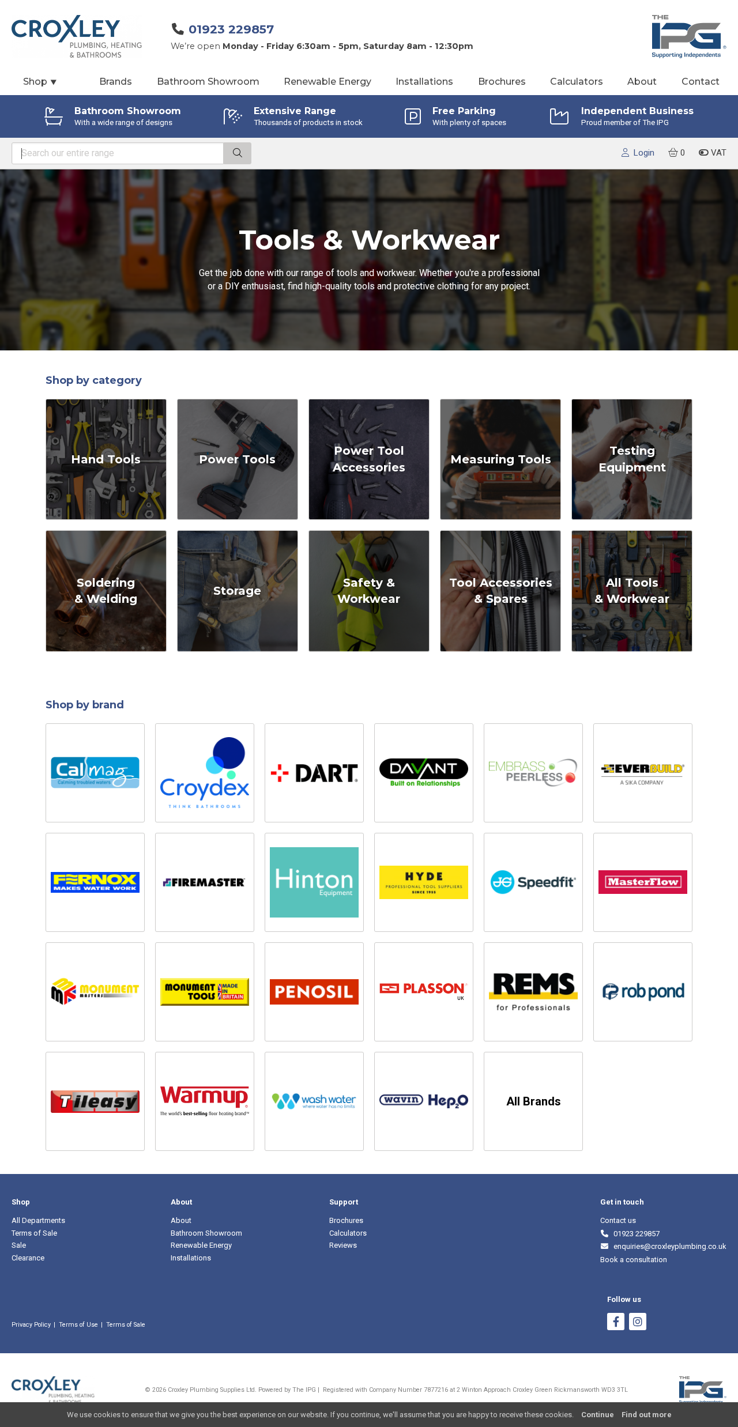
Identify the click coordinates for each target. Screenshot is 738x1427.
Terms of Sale (34, 1233)
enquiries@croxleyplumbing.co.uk (667, 1246)
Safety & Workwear (368, 591)
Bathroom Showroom (208, 81)
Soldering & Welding (105, 591)
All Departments (38, 1220)
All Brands (533, 1101)
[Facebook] (615, 1323)
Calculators (576, 81)
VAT (717, 153)
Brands (115, 81)
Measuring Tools (500, 459)
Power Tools (237, 459)
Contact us (618, 1220)
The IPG (304, 1390)
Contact (700, 81)
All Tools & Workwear (631, 591)
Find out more (647, 1414)
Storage (237, 591)
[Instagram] (637, 1323)
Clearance (28, 1258)
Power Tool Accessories (369, 459)
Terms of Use (78, 1324)
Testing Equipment (632, 459)
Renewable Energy (327, 81)
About (642, 81)
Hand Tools (106, 459)
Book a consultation (633, 1259)
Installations (424, 81)
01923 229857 (231, 29)
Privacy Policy (31, 1324)
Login (641, 153)
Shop (40, 81)
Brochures (502, 81)
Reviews (343, 1245)
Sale (19, 1245)
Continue (597, 1414)
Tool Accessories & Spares (500, 591)
